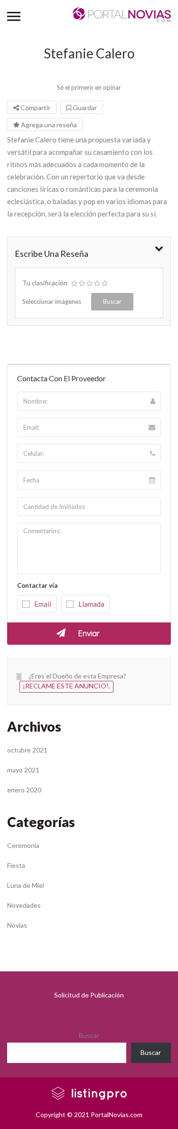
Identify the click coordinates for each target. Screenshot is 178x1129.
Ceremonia (23, 845)
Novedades (24, 905)
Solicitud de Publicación (89, 995)
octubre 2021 (27, 750)
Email (42, 604)
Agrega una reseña (48, 125)
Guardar (84, 107)
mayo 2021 (23, 770)
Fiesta (16, 865)
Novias (17, 925)
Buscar (89, 1035)
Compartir (34, 107)
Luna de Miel (25, 885)
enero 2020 (24, 790)
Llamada (91, 604)
